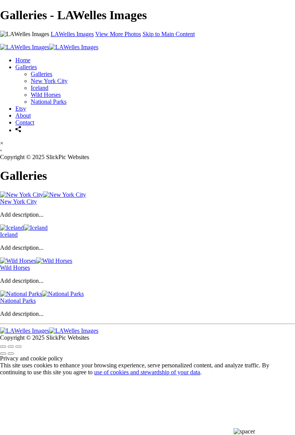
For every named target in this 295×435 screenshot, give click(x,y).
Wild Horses (46, 94)
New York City (49, 81)
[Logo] (49, 47)
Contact (24, 122)
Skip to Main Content (169, 34)
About (23, 115)
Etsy (20, 108)
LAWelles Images (72, 34)
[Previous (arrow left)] (3, 353)
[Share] (18, 130)
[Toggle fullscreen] (11, 346)
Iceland (39, 88)
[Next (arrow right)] (11, 353)
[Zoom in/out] (18, 346)
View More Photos (118, 34)
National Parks (48, 101)
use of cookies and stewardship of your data (147, 372)
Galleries (26, 67)
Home (22, 60)
